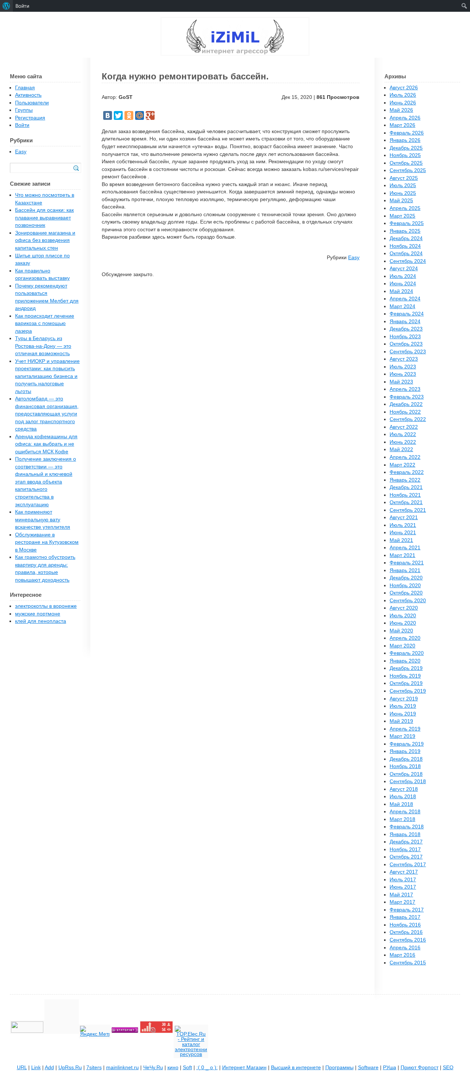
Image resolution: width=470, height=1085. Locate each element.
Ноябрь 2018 (405, 766)
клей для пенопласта (40, 621)
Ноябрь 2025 (405, 155)
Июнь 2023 (403, 374)
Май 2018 (401, 804)
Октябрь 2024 (406, 253)
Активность (28, 95)
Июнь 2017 (403, 887)
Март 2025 (402, 216)
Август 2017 (404, 872)
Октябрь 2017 (406, 857)
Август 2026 (404, 87)
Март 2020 (402, 646)
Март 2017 (402, 902)
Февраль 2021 (407, 562)
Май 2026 (401, 110)
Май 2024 (401, 291)
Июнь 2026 (403, 103)
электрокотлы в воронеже (46, 606)
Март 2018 (402, 819)
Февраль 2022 (407, 472)
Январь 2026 (405, 140)
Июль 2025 (403, 185)
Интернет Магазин (244, 1067)
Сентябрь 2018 (408, 781)
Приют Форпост (419, 1067)
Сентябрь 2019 (408, 691)
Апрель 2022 (405, 457)
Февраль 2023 (407, 397)
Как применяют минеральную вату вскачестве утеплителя (42, 519)
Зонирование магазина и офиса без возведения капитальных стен (45, 240)
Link (36, 1067)
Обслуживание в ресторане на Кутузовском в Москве (47, 542)
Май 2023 (401, 382)
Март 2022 (402, 465)
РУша (389, 1067)
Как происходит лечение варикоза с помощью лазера (44, 323)
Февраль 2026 (407, 133)
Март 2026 (402, 125)
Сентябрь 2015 (408, 963)
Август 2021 (404, 517)
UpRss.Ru (70, 1067)
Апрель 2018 (405, 811)
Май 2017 (401, 894)
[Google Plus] (150, 115)
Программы (339, 1067)
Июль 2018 (403, 796)
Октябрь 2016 (406, 932)
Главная (25, 87)
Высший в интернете (296, 1067)
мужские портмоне (37, 614)
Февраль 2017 (407, 910)
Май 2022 (401, 449)
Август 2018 (404, 789)
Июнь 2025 (403, 193)
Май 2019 (401, 721)
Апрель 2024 (405, 298)
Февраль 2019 (407, 744)
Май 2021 (401, 540)
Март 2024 (402, 306)
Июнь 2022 (403, 442)
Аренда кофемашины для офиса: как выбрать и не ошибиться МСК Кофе (46, 444)
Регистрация (30, 118)
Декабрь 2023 (406, 329)
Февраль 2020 (407, 653)
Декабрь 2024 (406, 238)
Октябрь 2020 (406, 593)
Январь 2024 (405, 321)
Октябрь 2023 (406, 344)
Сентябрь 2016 (408, 940)
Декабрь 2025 (406, 148)
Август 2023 (404, 359)
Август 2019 (404, 699)
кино (172, 1067)
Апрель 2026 (405, 118)
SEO (448, 1067)
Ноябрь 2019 (405, 676)
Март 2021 (402, 555)
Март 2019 (402, 736)
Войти (22, 125)
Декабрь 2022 (406, 404)
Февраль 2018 (407, 826)
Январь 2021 (405, 570)
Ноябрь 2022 (405, 412)
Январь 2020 (405, 661)
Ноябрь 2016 (405, 925)
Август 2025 (404, 178)
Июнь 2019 (403, 714)
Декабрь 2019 (406, 668)
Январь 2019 (405, 751)
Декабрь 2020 (406, 578)
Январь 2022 (405, 480)
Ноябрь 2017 (405, 849)
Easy (353, 257)
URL (22, 1067)
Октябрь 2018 (406, 774)
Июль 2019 (403, 706)
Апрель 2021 (405, 547)
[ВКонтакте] (107, 115)
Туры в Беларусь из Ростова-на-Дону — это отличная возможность (43, 346)
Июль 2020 (403, 615)
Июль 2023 (403, 367)
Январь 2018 (405, 834)
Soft (187, 1067)
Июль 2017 (403, 879)
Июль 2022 (403, 434)
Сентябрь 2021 (408, 510)
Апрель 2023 (405, 389)
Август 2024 (404, 268)
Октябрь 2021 (406, 502)
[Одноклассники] (128, 115)
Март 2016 (402, 955)
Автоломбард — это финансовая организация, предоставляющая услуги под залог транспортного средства (47, 414)
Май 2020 (401, 630)
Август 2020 (404, 608)
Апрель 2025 (405, 208)
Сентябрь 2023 (408, 351)
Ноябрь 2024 (405, 246)
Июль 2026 (403, 95)
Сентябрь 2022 (408, 419)
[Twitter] (118, 115)
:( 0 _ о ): (207, 1067)
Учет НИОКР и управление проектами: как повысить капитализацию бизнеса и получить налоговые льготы (47, 376)
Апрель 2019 (405, 729)
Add (49, 1067)
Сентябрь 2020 (408, 600)
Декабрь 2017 (406, 842)
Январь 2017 (405, 917)
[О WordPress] (6, 6)
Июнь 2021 (403, 532)
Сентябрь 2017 (408, 864)
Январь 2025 (405, 231)
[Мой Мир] (139, 115)
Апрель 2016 (405, 947)
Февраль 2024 (407, 314)
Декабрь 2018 (406, 759)
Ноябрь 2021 (405, 495)
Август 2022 (404, 427)
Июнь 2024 (403, 283)
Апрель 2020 (405, 638)
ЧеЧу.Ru (153, 1067)
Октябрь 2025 (406, 163)
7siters (94, 1067)
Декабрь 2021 (406, 487)
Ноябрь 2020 (405, 585)
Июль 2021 (403, 525)
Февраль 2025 (407, 223)
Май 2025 (401, 200)
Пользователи (32, 103)
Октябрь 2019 (406, 683)
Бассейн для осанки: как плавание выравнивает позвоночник (44, 217)
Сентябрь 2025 (408, 170)
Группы (24, 110)
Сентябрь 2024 (408, 261)
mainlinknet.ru (122, 1067)
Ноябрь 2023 (405, 336)
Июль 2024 (403, 276)
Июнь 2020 (403, 623)
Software (368, 1067)
